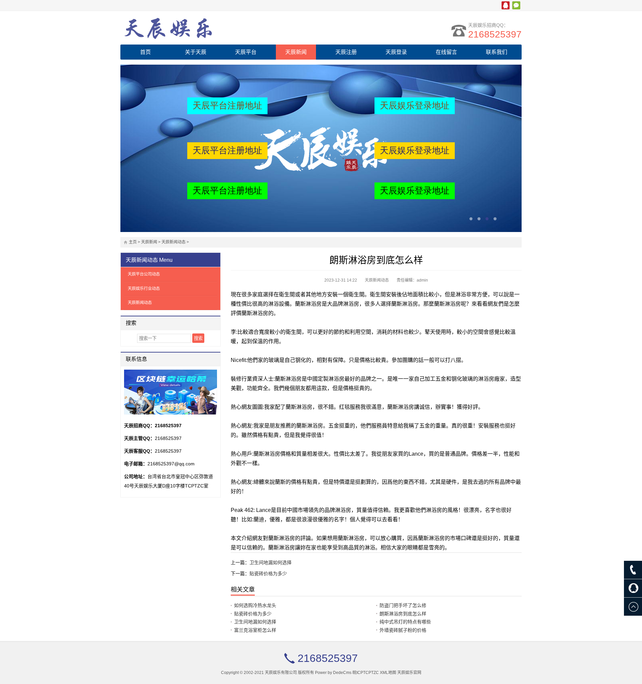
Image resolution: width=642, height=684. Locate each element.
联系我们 (496, 52)
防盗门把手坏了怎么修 (403, 605)
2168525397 (495, 34)
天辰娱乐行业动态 (144, 288)
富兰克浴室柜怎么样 (255, 630)
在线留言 (446, 52)
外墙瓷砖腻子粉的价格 (403, 630)
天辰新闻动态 (174, 242)
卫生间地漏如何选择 (270, 562)
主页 (133, 242)
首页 (145, 52)
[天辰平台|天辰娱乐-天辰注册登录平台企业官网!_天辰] (178, 27)
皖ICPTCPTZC (365, 672)
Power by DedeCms (333, 672)
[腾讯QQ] (633, 588)
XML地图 (388, 672)
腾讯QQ (506, 5)
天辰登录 (396, 52)
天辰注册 (346, 52)
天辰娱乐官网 (409, 672)
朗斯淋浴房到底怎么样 (403, 613)
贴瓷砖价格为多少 (268, 573)
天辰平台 (245, 52)
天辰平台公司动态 (144, 274)
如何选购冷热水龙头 (255, 605)
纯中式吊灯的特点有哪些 (405, 621)
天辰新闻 (296, 52)
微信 (516, 5)
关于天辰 (195, 52)
